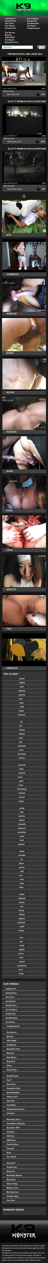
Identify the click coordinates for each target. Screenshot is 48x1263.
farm (23, 750)
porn (23, 777)
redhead (23, 898)
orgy (23, 703)
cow (23, 879)
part (23, 699)
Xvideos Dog (10, 1196)
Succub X (9, 1163)
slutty (13, 94)
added (23, 683)
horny (23, 930)
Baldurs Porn (11, 1188)
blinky (23, 914)
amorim (23, 773)
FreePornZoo (11, 1144)
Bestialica (9, 1179)
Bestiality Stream (12, 1175)
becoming (23, 789)
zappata (23, 691)
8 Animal (8, 1113)
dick (23, 957)
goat (23, 836)
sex (23, 726)
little (23, 887)
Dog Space (10, 1057)
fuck (23, 970)
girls (23, 781)
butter (23, 797)
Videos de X (10, 1097)
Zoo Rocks (10, 26)
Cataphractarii (33, 28)
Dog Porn (9, 1061)
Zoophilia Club (11, 1088)
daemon (23, 715)
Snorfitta (9, 1132)
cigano (23, 918)
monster (23, 765)
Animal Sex (32, 21)
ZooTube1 (31, 26)
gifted (23, 949)
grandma (23, 832)
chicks (23, 758)
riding (23, 910)
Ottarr (7, 1065)
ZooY (7, 1080)
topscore (23, 828)
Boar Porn (9, 1084)
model (23, 961)
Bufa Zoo (9, 1171)
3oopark (8, 1148)
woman (14, 142)
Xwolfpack (9, 40)
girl (23, 742)
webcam (23, 922)
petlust (23, 844)
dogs (23, 801)
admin (23, 679)
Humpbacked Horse (14, 1109)
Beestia (8, 35)
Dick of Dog (10, 1184)
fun (23, 941)
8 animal (31, 10)
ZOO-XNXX (10, 37)
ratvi (23, 687)
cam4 (23, 926)
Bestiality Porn (11, 42)
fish (23, 812)
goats (23, 867)
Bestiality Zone (11, 1119)
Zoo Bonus (10, 32)
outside (23, 855)
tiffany (23, 734)
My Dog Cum (10, 1192)
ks (23, 859)
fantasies (23, 754)
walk (23, 707)
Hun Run (9, 1101)
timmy (23, 730)
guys (23, 863)
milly (23, 769)
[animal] (23, 824)
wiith (23, 945)
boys (23, 883)
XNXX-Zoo (9, 1140)
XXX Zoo (8, 1136)
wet (23, 937)
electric (23, 816)
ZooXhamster (33, 23)
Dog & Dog (10, 1070)
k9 (23, 722)
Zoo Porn (9, 1200)
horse (23, 953)
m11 (23, 871)
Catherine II (10, 18)
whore (23, 820)
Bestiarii (8, 1053)
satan (23, 851)
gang (23, 808)
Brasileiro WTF (11, 1128)
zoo (23, 875)
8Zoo (7, 1153)
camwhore (23, 965)
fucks (20, 142)
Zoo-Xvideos (33, 18)
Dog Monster (10, 1076)
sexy (23, 738)
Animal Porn (10, 21)
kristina (23, 793)
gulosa (23, 695)
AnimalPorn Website (14, 1123)
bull (23, 840)
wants (23, 902)
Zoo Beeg (9, 1105)
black (23, 711)
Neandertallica (11, 1092)
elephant (23, 746)
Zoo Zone (9, 23)
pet (23, 906)
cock (17, 94)
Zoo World (9, 1157)
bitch (8, 94)
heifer (23, 894)
